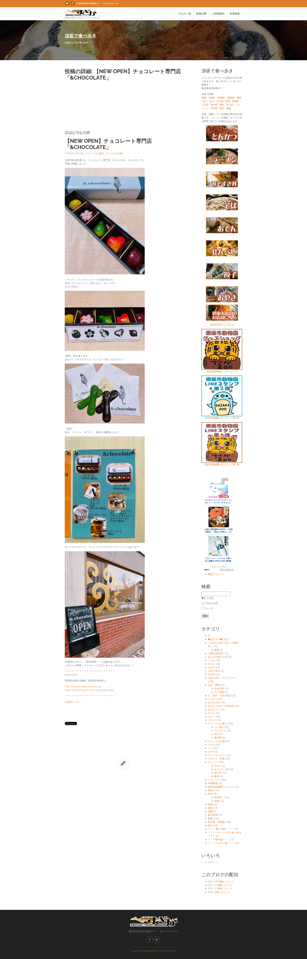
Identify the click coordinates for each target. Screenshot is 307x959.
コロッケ (212, 720)
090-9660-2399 (170, 931)
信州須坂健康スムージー (221, 786)
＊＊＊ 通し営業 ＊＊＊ (220, 829)
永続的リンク (72, 701)
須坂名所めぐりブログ (222, 324)
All (209, 635)
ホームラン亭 (221, 769)
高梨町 (214, 108)
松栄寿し (219, 797)
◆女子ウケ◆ (215, 639)
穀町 (222, 104)
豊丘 (222, 108)
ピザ (210, 751)
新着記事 (201, 13)
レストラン (214, 779)
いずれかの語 (211, 603)
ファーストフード (217, 755)
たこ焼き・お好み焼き (220, 695)
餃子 (210, 825)
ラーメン (212, 762)
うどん (211, 660)
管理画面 (234, 13)
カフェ (211, 713)
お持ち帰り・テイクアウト (222, 678)
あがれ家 (219, 688)
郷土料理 (212, 815)
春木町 (214, 104)
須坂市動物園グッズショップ (221, 371)
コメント (229, 881)
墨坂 (203, 97)
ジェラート (220, 730)
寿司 (210, 793)
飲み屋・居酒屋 (216, 822)
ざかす (217, 765)
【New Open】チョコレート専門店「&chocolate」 (108, 144)
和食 (210, 790)
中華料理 (212, 783)
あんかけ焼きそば (217, 656)
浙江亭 (217, 772)
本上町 (230, 104)
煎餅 (210, 808)
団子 (216, 734)
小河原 (219, 101)
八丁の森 (219, 692)
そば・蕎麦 (214, 685)
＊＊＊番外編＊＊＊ (218, 839)
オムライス (214, 709)
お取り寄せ (214, 671)
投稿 (221, 881)
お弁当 (211, 674)
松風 (216, 800)
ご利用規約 (218, 13)
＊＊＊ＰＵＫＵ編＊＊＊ (221, 843)
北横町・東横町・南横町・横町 (225, 97)
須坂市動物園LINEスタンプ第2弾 (222, 418)
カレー (211, 716)
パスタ (211, 744)
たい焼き (219, 727)
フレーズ (208, 608)
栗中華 (217, 737)
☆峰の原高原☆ (216, 653)
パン (210, 748)
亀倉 (228, 108)
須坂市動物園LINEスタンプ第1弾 (222, 464)
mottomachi (150, 951)
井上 (205, 101)
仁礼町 (205, 104)
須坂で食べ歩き (81, 35)
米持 (227, 101)
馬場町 (235, 101)
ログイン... (213, 862)
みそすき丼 (214, 702)
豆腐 (210, 811)
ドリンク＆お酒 (114, 153)
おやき (211, 667)
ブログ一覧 (184, 13)
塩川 (211, 101)
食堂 (216, 649)
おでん (211, 663)
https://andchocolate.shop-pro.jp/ (83, 686)
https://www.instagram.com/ (80, 690)
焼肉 (210, 804)
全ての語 (208, 598)
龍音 (216, 776)
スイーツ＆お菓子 (94, 153)
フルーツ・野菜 (216, 758)
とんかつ (212, 699)
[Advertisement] (123, 104)
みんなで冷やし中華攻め (221, 706)
